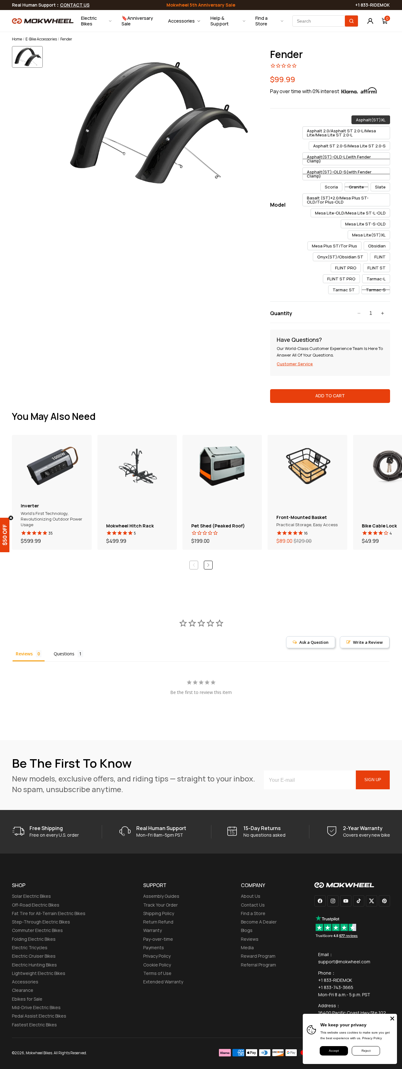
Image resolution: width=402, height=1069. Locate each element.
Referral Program (258, 965)
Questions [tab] (64, 654)
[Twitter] (371, 901)
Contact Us (253, 905)
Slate (382, 187)
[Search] (351, 21)
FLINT (382, 257)
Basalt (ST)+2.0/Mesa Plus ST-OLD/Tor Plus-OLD (337, 200)
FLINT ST (378, 268)
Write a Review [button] (368, 642)
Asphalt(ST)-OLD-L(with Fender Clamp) (339, 159)
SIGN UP (372, 779)
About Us (250, 896)
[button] (29, 61)
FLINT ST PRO (343, 279)
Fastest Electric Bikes (34, 1025)
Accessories (25, 982)
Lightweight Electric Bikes (38, 973)
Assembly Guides (161, 896)
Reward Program (258, 956)
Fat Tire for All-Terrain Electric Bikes (48, 913)
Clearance (22, 990)
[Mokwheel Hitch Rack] (137, 492)
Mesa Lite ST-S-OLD (367, 224)
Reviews (249, 939)
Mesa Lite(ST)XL (371, 235)
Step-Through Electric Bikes (41, 922)
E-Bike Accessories (41, 39)
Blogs (247, 930)
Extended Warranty (163, 982)
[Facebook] (320, 901)
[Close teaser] (10, 518)
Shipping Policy (158, 913)
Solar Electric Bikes (31, 896)
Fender (286, 54)
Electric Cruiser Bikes (34, 956)
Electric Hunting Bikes (34, 965)
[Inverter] (51, 492)
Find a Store (253, 913)
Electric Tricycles (29, 947)
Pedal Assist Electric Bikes (39, 1016)
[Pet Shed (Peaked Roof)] (222, 492)
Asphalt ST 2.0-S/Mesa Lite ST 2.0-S (351, 146)
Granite (358, 187)
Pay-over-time (158, 939)
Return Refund (158, 922)
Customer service (295, 364)
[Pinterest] (384, 901)
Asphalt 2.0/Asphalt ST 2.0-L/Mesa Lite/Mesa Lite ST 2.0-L (341, 133)
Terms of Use (157, 973)
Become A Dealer (259, 922)
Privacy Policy (157, 956)
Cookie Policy (157, 965)
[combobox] (325, 21)
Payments (153, 947)
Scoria (333, 187)
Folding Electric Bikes (34, 939)
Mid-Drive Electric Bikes (36, 1007)
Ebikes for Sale (27, 999)
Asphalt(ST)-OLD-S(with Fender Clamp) (339, 174)
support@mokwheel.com (344, 962)
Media (247, 947)
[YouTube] (345, 901)
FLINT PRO (348, 268)
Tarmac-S (378, 290)
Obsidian (379, 246)
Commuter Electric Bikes (37, 930)
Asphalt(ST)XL (373, 120)
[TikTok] (358, 901)
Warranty (152, 930)
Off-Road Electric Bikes (35, 905)
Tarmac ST (346, 290)
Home (17, 39)
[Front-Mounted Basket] (307, 492)
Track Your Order (160, 905)
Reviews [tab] (24, 654)
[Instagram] (333, 901)
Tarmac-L (378, 279)
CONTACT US (75, 5)
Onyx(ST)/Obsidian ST (342, 257)
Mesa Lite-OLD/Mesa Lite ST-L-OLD (352, 213)
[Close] (392, 1018)
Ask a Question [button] (314, 642)
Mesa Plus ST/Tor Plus (336, 246)
